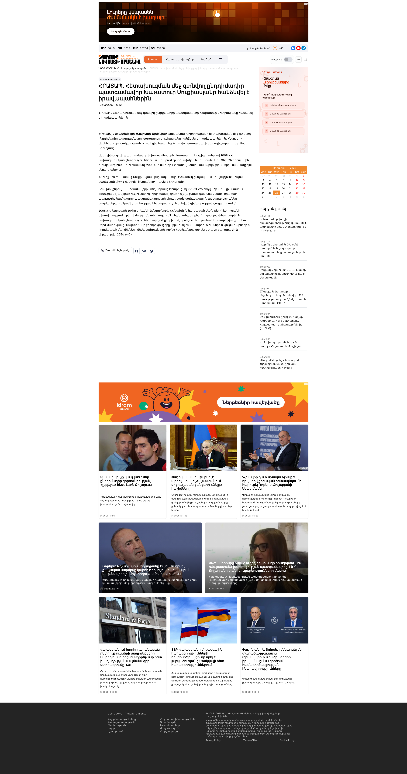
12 (276, 184)
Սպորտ (112, 728)
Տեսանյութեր (168, 722)
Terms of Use (250, 740)
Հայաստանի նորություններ (178, 719)
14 (290, 184)
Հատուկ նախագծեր (180, 59)
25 (270, 192)
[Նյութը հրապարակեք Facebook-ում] (136, 251)
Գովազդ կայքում (135, 713)
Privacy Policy (213, 740)
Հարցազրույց (169, 731)
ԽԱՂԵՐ (206, 59)
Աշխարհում (115, 731)
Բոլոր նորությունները (122, 719)
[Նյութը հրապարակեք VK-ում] (144, 251)
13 (283, 184)
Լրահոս (153, 59)
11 (270, 184)
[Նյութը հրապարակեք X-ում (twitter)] (152, 251)
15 (297, 184)
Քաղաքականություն (110, 79)
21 (290, 188)
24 (263, 192)
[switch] (288, 59)
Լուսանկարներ (170, 725)
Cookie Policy (287, 740)
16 (303, 184)
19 (276, 188)
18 (270, 188)
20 (283, 188)
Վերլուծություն (169, 728)
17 (263, 188)
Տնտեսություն (117, 725)
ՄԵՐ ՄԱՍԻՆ (115, 713)
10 (263, 184)
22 (297, 188)
